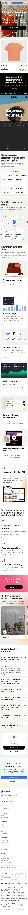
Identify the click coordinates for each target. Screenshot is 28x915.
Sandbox (3, 844)
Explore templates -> (7, 538)
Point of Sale (4, 811)
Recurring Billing (5, 817)
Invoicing (3, 815)
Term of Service (5, 858)
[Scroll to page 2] (13, 641)
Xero (2, 829)
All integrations (4, 833)
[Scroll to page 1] (12, 641)
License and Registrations (7, 865)
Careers (3, 856)
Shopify (3, 824)
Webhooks (3, 847)
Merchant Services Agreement (8, 867)
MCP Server (4, 849)
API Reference (4, 840)
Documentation (5, 842)
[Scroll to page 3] (15, 641)
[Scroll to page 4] (16, 641)
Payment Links (4, 813)
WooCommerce (5, 826)
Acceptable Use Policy (6, 862)
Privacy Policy (4, 860)
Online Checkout (5, 808)
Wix (2, 831)
